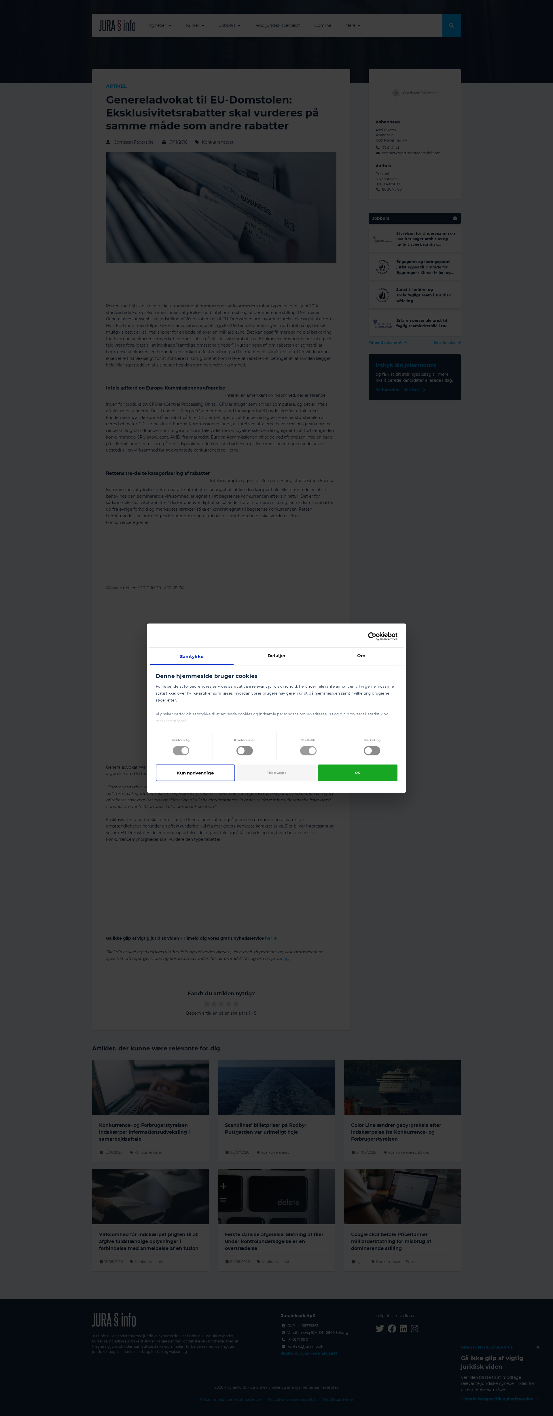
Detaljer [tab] (277, 655)
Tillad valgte (277, 773)
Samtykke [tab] (191, 656)
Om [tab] (361, 655)
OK (357, 773)
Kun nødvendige (195, 773)
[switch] (244, 750)
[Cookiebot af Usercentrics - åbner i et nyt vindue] (372, 636)
